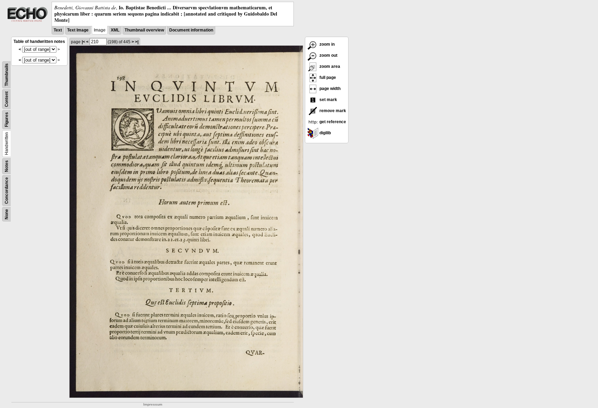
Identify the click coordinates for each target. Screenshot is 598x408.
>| (136, 41)
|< (83, 41)
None (6, 214)
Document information (191, 30)
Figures (6, 119)
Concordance (6, 190)
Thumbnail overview (144, 30)
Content (6, 99)
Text (58, 30)
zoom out (327, 55)
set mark (327, 99)
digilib (324, 132)
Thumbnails (6, 74)
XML (115, 30)
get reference (332, 121)
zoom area (329, 66)
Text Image (78, 30)
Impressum (152, 404)
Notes (6, 166)
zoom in (326, 44)
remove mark (332, 110)
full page (327, 77)
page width (329, 88)
